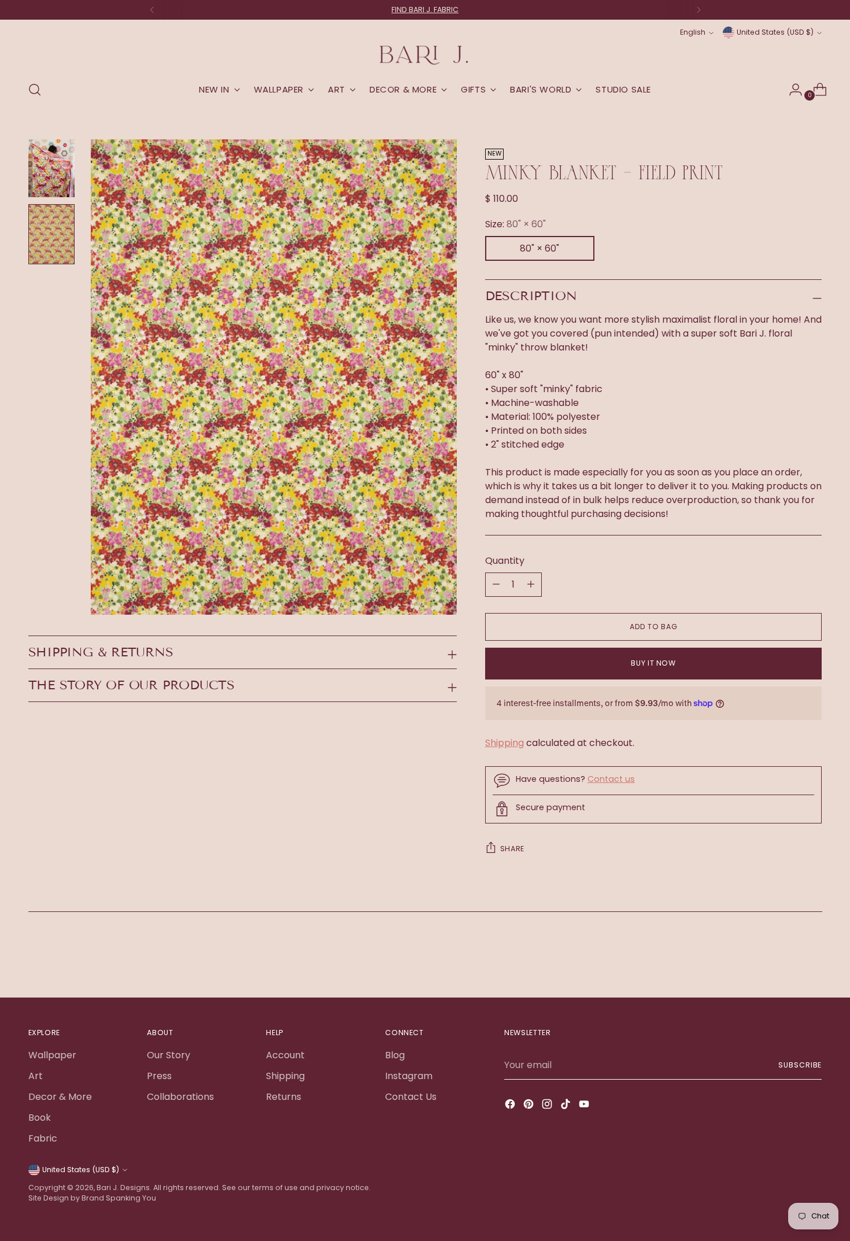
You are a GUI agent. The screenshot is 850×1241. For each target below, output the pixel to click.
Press (159, 1076)
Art (35, 1076)
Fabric (42, 1138)
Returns (283, 1096)
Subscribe (800, 1065)
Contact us (611, 779)
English (692, 32)
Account (285, 1055)
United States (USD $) (775, 32)
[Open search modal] (34, 89)
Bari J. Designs (123, 1187)
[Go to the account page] (791, 89)
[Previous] (152, 10)
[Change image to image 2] (51, 234)
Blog (395, 1055)
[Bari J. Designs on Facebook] (511, 1106)
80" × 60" (539, 248)
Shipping (504, 742)
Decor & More (60, 1096)
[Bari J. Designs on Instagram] (548, 1106)
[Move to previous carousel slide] (786, 957)
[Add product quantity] (496, 584)
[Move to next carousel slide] (812, 957)
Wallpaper (52, 1055)
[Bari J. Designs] (425, 55)
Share (512, 849)
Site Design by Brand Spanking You (92, 1198)
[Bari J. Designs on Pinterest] (530, 1106)
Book (39, 1117)
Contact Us (411, 1096)
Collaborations (180, 1096)
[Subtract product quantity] (530, 584)
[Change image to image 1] (51, 168)
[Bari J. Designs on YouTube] (585, 1106)
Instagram (409, 1076)
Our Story (168, 1055)
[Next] (698, 10)
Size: (515, 224)
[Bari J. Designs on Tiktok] (567, 1106)
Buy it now (653, 663)
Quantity (504, 560)
